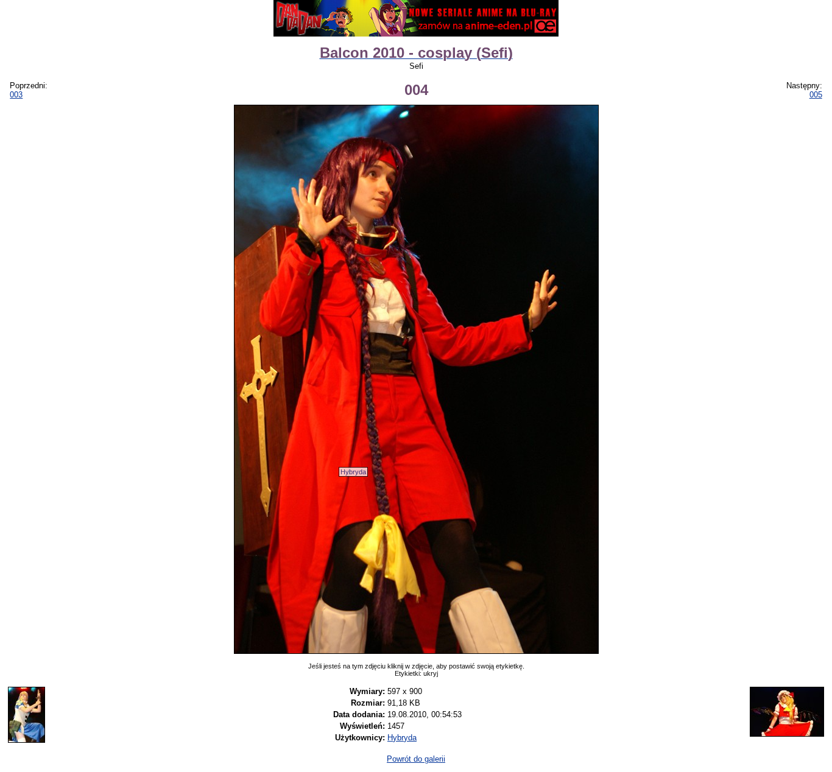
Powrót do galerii (416, 758)
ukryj (430, 673)
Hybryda (353, 471)
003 (16, 94)
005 (815, 94)
